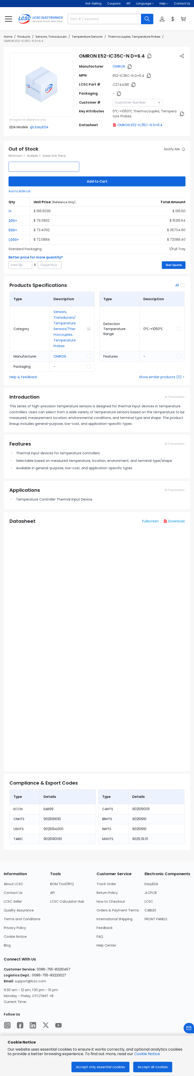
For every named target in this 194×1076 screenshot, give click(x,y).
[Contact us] (189, 1028)
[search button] (147, 19)
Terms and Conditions (22, 919)
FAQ (100, 936)
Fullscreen (150, 521)
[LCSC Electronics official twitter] (45, 1025)
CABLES (150, 910)
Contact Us (182, 3)
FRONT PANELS (156, 919)
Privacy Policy (15, 927)
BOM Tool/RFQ (62, 884)
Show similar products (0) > (162, 377)
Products (24, 37)
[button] (8, 19)
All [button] (177, 285)
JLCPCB (151, 892)
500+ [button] (13, 230)
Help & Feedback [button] (23, 377)
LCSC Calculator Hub (67, 901)
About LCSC (13, 884)
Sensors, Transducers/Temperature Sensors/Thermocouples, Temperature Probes (64, 328)
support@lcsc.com (30, 981)
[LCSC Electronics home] (40, 19)
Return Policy (107, 892)
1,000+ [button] (14, 239)
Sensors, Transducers (51, 37)
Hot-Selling (93, 3)
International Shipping (114, 919)
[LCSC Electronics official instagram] (7, 1025)
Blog (7, 945)
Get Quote (174, 265)
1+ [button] (10, 211)
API (128, 3)
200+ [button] (13, 220)
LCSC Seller (13, 901)
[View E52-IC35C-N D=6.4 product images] (41, 85)
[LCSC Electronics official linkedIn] (32, 1025)
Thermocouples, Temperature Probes (134, 37)
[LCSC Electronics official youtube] (58, 1025)
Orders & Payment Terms (118, 910)
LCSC (149, 901)
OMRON (119, 66)
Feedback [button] (105, 927)
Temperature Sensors (87, 37)
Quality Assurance (19, 910)
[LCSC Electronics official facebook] (20, 1025)
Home (8, 37)
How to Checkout (111, 901)
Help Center (106, 945)
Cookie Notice (15, 936)
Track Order (106, 884)
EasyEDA (151, 884)
